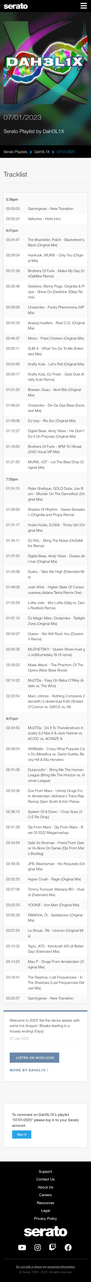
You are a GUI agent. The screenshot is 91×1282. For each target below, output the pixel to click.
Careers (45, 1195)
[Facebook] (68, 1249)
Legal (45, 1210)
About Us (45, 1187)
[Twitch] (52, 1249)
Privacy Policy (45, 1218)
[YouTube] (22, 1249)
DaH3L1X (42, 151)
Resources (45, 1203)
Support (45, 1171)
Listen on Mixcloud (35, 1058)
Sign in (22, 1134)
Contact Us (45, 1179)
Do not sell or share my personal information (45, 1267)
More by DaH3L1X (28, 1070)
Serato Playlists (15, 151)
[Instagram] (37, 1249)
